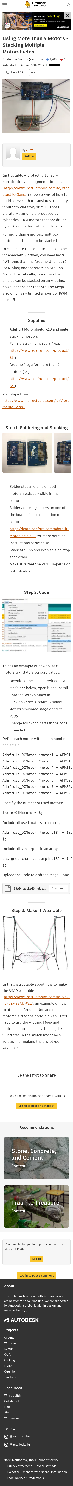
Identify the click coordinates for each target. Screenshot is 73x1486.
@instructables (20, 1436)
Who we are (12, 1418)
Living (8, 1366)
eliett (10, 59)
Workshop (11, 1343)
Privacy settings (46, 1466)
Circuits (23, 59)
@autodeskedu (20, 1445)
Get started (11, 1401)
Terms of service (48, 1460)
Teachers (10, 1377)
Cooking (9, 1360)
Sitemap (9, 1412)
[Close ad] (67, 15)
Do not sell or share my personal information (37, 1472)
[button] (4, 5)
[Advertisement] (36, 21)
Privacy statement (19, 1466)
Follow (29, 156)
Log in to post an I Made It (36, 1106)
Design (9, 1349)
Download (58, 888)
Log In (36, 1259)
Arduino (37, 59)
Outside (9, 1372)
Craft (7, 1355)
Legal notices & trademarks (25, 1478)
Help (7, 1407)
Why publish (12, 1396)
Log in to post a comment (36, 1276)
